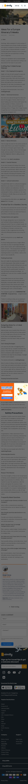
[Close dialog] (26, 385)
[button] (25, 6)
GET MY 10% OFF (7, 397)
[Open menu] (3, 5)
